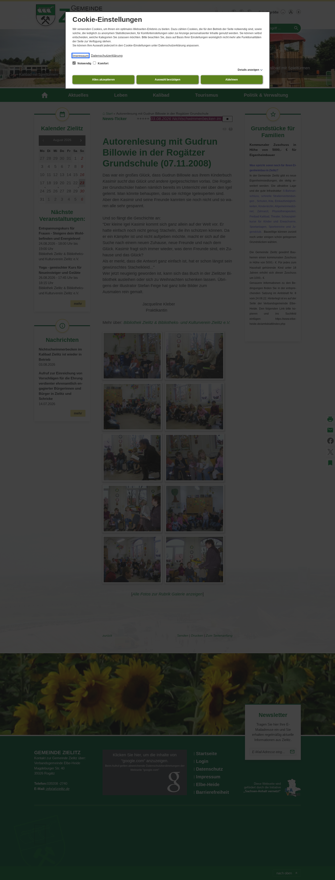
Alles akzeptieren (103, 79)
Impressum (80, 55)
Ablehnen (231, 79)
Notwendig (84, 63)
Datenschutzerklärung (107, 55)
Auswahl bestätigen (167, 79)
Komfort (102, 63)
